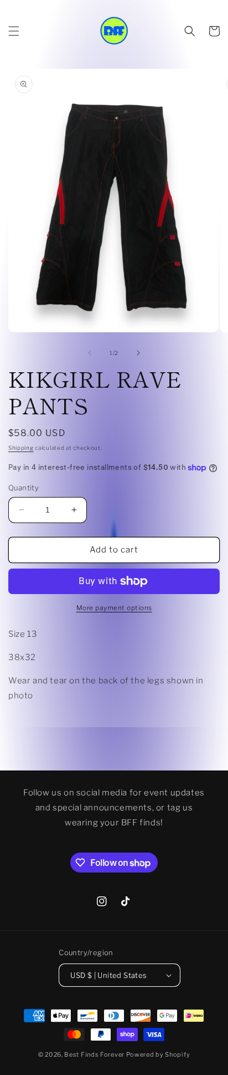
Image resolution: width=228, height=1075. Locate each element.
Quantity (23, 487)
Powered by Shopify (158, 1054)
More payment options (114, 608)
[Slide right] (138, 353)
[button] (14, 31)
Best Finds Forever (94, 1054)
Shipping (21, 447)
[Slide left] (89, 353)
